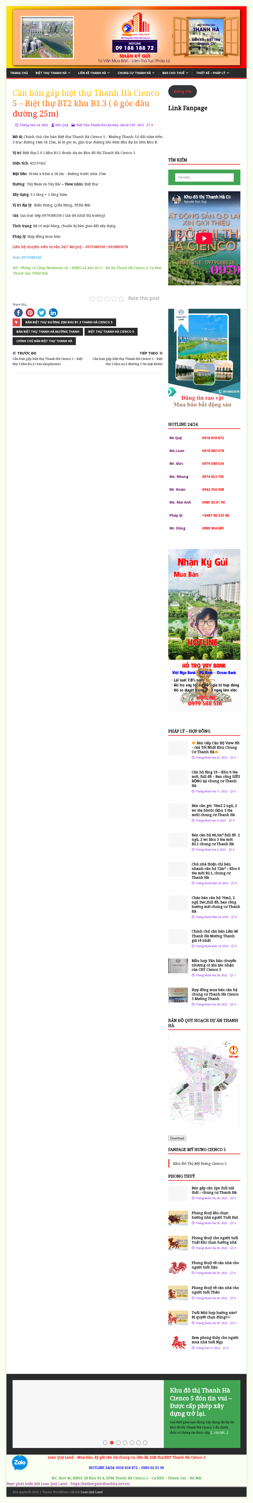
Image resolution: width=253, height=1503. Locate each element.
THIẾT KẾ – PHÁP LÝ (210, 73)
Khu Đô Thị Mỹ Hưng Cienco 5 (200, 1163)
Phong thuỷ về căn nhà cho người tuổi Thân (215, 1289)
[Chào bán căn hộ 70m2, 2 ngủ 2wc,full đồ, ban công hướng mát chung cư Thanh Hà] (178, 907)
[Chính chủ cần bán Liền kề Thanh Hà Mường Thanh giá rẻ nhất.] (178, 941)
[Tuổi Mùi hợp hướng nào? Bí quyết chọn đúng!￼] (178, 1322)
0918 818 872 (127, 1467)
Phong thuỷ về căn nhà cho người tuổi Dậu (215, 1264)
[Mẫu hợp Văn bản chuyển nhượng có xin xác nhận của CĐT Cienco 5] (178, 970)
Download (177, 1138)
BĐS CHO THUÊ (173, 73)
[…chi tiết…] (219, 1432)
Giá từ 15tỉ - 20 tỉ (132, 125)
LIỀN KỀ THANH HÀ (92, 73)
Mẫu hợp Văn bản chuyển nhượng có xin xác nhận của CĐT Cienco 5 (214, 965)
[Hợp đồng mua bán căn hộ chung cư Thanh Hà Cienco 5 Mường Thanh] (178, 999)
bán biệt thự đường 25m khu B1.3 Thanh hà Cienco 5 (68, 322)
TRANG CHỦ (19, 73)
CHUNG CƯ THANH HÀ (134, 73)
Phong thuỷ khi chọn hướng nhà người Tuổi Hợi (215, 1215)
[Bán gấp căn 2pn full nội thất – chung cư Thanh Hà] (178, 1197)
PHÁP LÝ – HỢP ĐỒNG (189, 731)
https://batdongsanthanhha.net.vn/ (100, 1483)
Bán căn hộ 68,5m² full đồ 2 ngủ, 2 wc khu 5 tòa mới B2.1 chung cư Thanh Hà (216, 839)
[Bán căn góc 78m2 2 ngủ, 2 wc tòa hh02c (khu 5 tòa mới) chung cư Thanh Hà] (178, 815)
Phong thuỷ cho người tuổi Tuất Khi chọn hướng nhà (215, 1240)
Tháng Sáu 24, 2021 (34, 125)
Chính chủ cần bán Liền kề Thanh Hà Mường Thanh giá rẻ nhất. (215, 935)
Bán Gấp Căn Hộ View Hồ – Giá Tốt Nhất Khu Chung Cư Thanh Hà (215, 747)
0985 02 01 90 (152, 1467)
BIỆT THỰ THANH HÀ (51, 73)
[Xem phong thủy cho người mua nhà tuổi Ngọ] (178, 1347)
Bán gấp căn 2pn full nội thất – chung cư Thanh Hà (214, 1190)
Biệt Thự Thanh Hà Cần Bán (97, 125)
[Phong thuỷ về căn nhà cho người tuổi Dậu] (178, 1272)
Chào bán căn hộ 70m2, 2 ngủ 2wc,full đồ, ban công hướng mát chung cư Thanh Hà (216, 904)
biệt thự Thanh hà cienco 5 (111, 332)
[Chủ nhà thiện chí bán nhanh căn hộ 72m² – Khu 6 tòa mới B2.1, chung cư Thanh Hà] (178, 873)
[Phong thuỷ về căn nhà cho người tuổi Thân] (178, 1297)
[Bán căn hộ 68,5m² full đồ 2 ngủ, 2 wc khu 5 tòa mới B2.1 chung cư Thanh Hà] (178, 844)
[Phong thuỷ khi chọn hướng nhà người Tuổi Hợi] (178, 1222)
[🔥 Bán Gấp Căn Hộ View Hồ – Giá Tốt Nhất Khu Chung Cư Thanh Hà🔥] (178, 752)
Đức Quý (61, 125)
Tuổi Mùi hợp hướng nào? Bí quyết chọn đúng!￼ (214, 1314)
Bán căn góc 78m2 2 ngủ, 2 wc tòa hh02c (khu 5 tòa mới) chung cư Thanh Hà (214, 810)
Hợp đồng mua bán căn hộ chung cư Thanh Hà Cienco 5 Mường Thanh (215, 994)
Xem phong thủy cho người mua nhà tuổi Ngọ (215, 1339)
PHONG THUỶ (181, 1176)
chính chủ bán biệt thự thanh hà (44, 341)
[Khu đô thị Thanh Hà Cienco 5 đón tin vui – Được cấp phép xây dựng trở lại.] (127, 1414)
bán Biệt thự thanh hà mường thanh (47, 332)
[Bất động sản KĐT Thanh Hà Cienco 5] (126, 65)
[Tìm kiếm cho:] (204, 177)
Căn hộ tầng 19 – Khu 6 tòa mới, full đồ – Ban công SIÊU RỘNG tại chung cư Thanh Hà (216, 779)
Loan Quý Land (92, 1492)
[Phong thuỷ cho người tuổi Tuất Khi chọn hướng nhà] (178, 1247)
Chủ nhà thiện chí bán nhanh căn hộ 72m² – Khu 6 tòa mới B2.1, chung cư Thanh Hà (216, 871)
